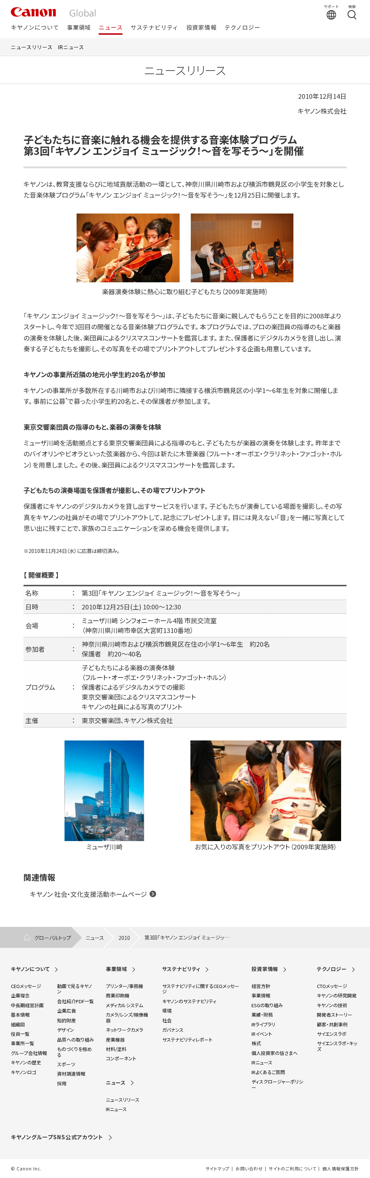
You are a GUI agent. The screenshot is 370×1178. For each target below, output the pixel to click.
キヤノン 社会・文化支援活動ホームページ (88, 894)
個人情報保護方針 (340, 1168)
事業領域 (79, 27)
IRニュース (71, 47)
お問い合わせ (249, 1168)
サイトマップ (217, 1168)
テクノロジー (242, 27)
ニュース (110, 27)
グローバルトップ (52, 937)
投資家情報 (201, 27)
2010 (124, 937)
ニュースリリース (32, 47)
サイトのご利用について (292, 1168)
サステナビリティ (154, 27)
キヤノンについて (35, 27)
